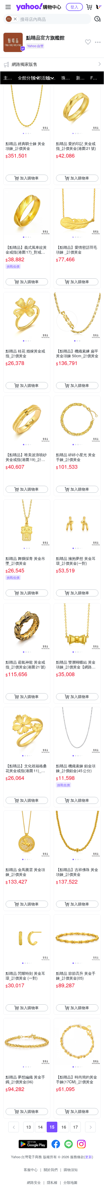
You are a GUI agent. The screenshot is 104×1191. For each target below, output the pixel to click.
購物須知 (71, 1169)
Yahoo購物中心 (38, 7)
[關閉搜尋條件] (15, 19)
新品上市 (81, 78)
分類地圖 (70, 1182)
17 (75, 1127)
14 (40, 1127)
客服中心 (31, 1169)
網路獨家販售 (24, 64)
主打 (7, 78)
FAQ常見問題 (96, 78)
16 (63, 1127)
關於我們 (51, 1169)
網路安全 (34, 1182)
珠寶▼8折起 (67, 78)
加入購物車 (29, 178)
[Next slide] (46, 108)
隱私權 (52, 1182)
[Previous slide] (6, 108)
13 (28, 1127)
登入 (74, 7)
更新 (88, 1156)
